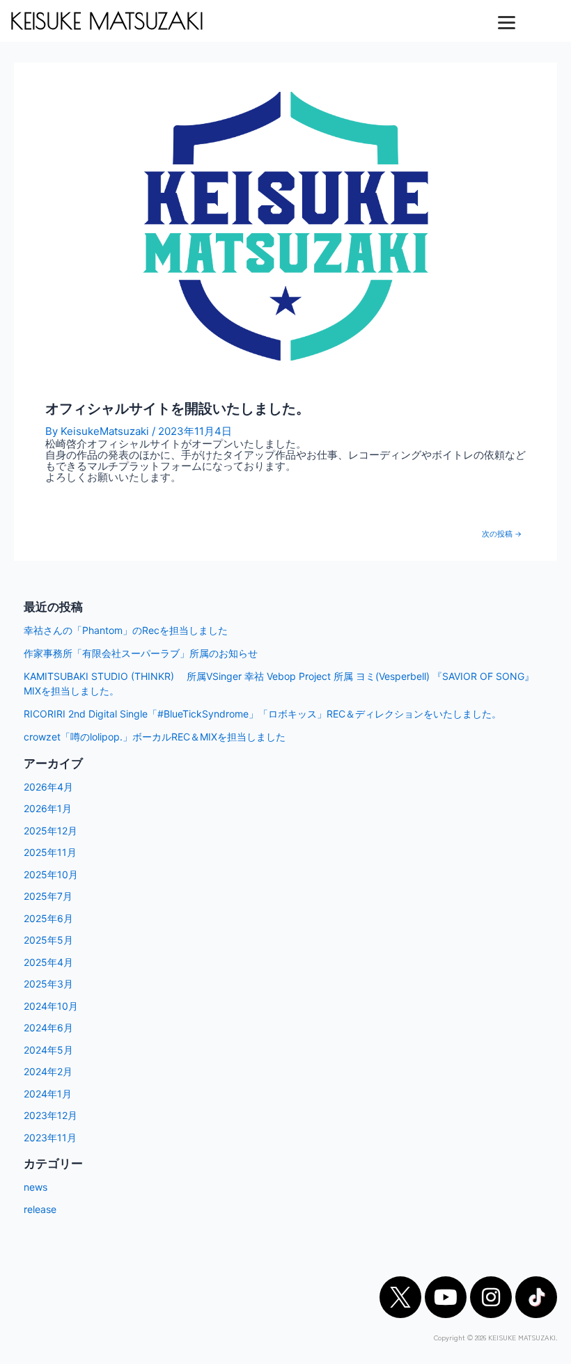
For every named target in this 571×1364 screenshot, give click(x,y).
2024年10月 (51, 1006)
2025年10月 (51, 874)
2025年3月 (48, 984)
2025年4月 (48, 962)
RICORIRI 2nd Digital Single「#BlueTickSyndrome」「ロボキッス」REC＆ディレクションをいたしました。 (262, 714)
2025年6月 (48, 918)
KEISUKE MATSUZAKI (106, 21)
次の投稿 (502, 535)
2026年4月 (48, 787)
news (35, 1187)
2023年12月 (50, 1115)
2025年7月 (48, 896)
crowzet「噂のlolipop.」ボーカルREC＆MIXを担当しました (155, 737)
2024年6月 (48, 1027)
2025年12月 (50, 830)
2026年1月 (48, 808)
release (40, 1209)
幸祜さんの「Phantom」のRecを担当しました (126, 630)
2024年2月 (48, 1071)
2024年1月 (48, 1094)
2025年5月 (48, 940)
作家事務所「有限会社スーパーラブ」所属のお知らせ (141, 653)
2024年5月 (48, 1050)
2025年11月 (50, 852)
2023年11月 (50, 1137)
